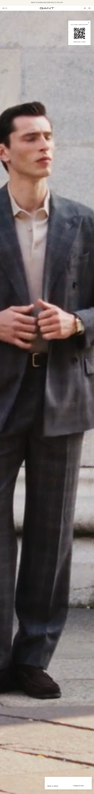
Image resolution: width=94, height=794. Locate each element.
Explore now (79, 786)
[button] (3, 8)
